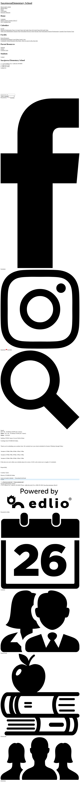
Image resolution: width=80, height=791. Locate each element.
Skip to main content (6, 7)
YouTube (9, 349)
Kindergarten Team (10, 30)
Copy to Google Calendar (7, 478)
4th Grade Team (44, 30)
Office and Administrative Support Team (11, 31)
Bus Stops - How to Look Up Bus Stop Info (27, 41)
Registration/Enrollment (6, 39)
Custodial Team (63, 31)
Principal (3, 30)
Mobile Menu (4, 8)
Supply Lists (22, 39)
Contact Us (3, 68)
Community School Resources (8, 41)
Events (2, 479)
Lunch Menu (16, 39)
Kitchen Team (70, 31)
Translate (12, 97)
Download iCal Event (20, 478)
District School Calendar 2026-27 (9, 20)
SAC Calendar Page (6, 22)
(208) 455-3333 (28, 485)
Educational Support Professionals (50, 31)
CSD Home (3, 11)
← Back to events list (7, 482)
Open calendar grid (18, 482)
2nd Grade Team (27, 30)
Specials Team (37, 31)
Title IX (55, 485)
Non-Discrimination (48, 485)
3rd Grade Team (36, 30)
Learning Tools (4, 50)
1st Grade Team (19, 30)
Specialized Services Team (27, 31)
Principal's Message (5, 12)
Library (2, 49)
